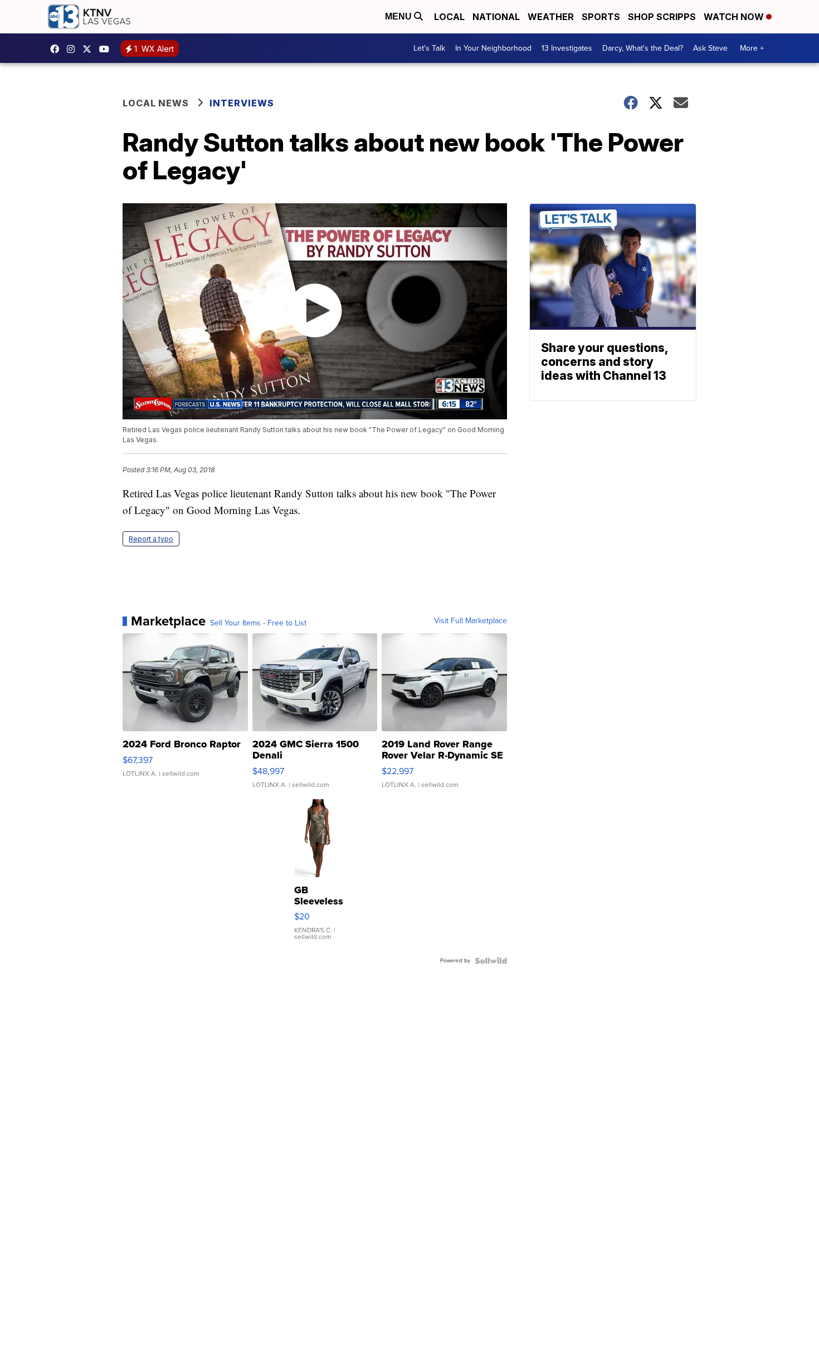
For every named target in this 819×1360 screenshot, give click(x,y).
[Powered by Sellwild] (491, 961)
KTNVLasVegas (57, 49)
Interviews (241, 103)
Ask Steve (710, 48)
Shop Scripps (662, 16)
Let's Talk (429, 48)
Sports (601, 16)
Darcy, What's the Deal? (642, 48)
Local (449, 16)
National (496, 16)
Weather (551, 16)
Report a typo (151, 539)
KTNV (89, 49)
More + (752, 48)
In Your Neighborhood (493, 48)
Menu (399, 16)
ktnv (73, 49)
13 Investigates (567, 48)
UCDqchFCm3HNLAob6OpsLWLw (107, 49)
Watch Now (735, 16)
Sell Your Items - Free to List (258, 623)
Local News (156, 103)
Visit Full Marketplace (470, 621)
